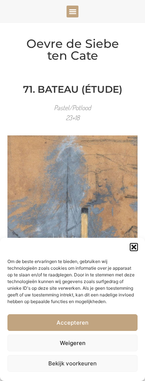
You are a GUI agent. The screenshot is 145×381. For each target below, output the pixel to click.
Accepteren (72, 322)
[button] (134, 247)
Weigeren (73, 342)
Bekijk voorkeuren (72, 363)
